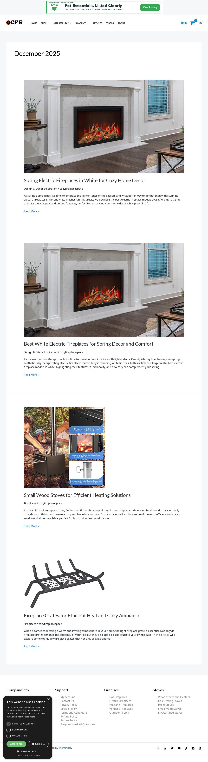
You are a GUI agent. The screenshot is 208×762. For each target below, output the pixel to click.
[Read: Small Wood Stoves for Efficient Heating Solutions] (64, 447)
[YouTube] (179, 748)
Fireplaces (30, 503)
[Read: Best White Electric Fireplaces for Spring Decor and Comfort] (104, 290)
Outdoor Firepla (119, 712)
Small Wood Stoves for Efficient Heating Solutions (77, 495)
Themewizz (65, 747)
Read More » (31, 211)
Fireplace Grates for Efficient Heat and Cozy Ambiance (82, 615)
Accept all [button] (16, 744)
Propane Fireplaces (121, 705)
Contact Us (67, 701)
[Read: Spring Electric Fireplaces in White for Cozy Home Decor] (104, 126)
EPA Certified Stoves (170, 712)
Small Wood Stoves (170, 708)
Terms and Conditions (73, 712)
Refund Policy (68, 716)
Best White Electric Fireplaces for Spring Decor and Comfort (88, 344)
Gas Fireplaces (118, 697)
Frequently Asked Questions (77, 724)
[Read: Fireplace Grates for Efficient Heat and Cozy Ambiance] (64, 583)
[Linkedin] (200, 748)
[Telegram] (193, 748)
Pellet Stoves (166, 705)
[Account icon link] (200, 23)
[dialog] (27, 727)
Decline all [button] (38, 744)
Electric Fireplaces (120, 701)
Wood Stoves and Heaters (174, 697)
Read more (30, 716)
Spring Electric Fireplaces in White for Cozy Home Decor (84, 180)
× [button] (48, 699)
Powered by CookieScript (27, 755)
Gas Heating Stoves (170, 701)
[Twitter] (172, 748)
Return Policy (68, 720)
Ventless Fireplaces (121, 708)
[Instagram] (165, 748)
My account (67, 697)
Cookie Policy (68, 708)
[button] (48, 23)
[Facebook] (158, 748)
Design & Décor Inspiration (40, 188)
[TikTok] (186, 748)
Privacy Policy (68, 705)
